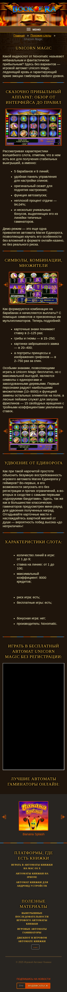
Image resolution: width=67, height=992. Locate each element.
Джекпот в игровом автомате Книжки (32, 939)
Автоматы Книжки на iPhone (32, 875)
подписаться (38, 985)
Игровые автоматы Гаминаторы (32, 931)
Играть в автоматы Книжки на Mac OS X (32, 866)
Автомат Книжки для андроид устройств (32, 884)
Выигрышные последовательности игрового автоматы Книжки (32, 918)
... (35, 946)
